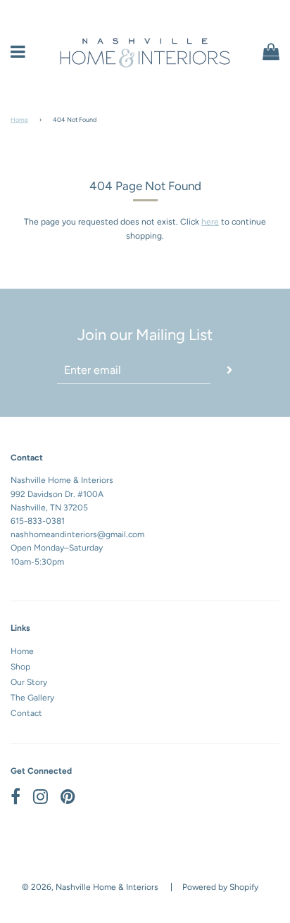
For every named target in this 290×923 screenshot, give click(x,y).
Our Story (29, 682)
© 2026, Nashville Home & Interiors (90, 887)
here (210, 222)
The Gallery (32, 698)
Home (19, 119)
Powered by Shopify (220, 887)
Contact (26, 713)
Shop (20, 667)
